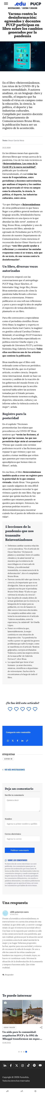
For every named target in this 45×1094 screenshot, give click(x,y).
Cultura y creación (29, 8)
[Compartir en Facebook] (17, 741)
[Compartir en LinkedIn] (22, 741)
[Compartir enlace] (41, 1027)
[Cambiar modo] (35, 1091)
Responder (9, 975)
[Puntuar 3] (22, 709)
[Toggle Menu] (6, 3)
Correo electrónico (13, 834)
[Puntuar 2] (16, 709)
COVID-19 (8, 759)
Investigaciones (14, 8)
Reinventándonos (31, 204)
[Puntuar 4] (28, 709)
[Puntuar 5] (35, 709)
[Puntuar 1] (10, 709)
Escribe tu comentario (14, 795)
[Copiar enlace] (27, 741)
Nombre (8, 819)
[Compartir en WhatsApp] (8, 741)
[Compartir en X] (13, 741)
